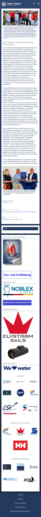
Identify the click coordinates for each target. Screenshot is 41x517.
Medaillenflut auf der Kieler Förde (12, 219)
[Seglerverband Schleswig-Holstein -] (10, 5)
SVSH (10, 202)
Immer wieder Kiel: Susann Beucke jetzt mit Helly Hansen (19, 211)
